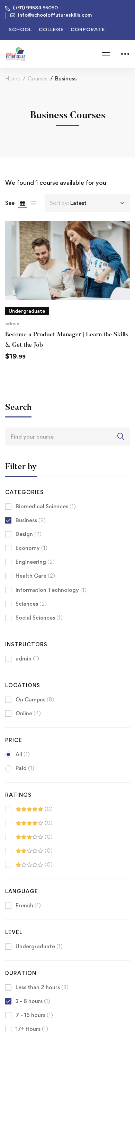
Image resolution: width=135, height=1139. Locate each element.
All (23, 754)
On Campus (35, 699)
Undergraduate (39, 946)
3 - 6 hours (33, 1001)
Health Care (35, 575)
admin (12, 323)
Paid (25, 768)
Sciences (31, 604)
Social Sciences (39, 617)
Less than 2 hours (42, 987)
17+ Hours (32, 1029)
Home (12, 78)
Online (28, 713)
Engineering (35, 562)
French (28, 905)
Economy (31, 548)
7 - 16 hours (34, 1015)
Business (31, 520)
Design (29, 534)
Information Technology (51, 590)
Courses (37, 78)
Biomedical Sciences (46, 506)
